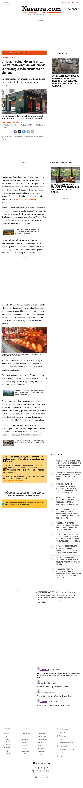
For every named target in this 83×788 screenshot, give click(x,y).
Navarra (6, 734)
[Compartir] (15, 131)
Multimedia (42, 749)
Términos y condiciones (63, 592)
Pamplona (7, 748)
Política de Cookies (65, 739)
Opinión (6, 751)
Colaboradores (26, 733)
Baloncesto (25, 751)
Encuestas (25, 739)
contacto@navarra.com (13, 481)
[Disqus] (58, 634)
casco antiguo (29, 137)
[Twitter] (21, 122)
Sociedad (7, 744)
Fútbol (24, 748)
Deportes (24, 746)
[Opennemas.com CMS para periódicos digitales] (41, 774)
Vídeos (41, 754)
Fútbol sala (42, 736)
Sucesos (7, 739)
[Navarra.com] (41, 9)
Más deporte (43, 739)
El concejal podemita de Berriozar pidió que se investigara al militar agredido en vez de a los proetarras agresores (68, 573)
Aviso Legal (63, 746)
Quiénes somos (64, 729)
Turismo (61, 753)
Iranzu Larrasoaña (11, 122)
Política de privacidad (66, 743)
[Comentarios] (32, 131)
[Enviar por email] (28, 131)
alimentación (18, 137)
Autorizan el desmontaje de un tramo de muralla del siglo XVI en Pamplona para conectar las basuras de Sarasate (65, 81)
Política (7, 736)
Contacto (62, 733)
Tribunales (8, 742)
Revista (40, 746)
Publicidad (62, 736)
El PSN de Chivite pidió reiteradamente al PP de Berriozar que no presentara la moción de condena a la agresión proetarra (67, 488)
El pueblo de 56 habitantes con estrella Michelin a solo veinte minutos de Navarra (27, 231)
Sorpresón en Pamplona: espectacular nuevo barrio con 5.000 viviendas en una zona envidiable (30, 393)
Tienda (61, 756)
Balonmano (42, 733)
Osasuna (24, 742)
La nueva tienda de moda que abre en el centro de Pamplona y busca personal (30, 442)
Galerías (41, 751)
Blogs (24, 736)
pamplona (8, 137)
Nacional (41, 742)
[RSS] (47, 768)
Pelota (24, 754)
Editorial (7, 754)
